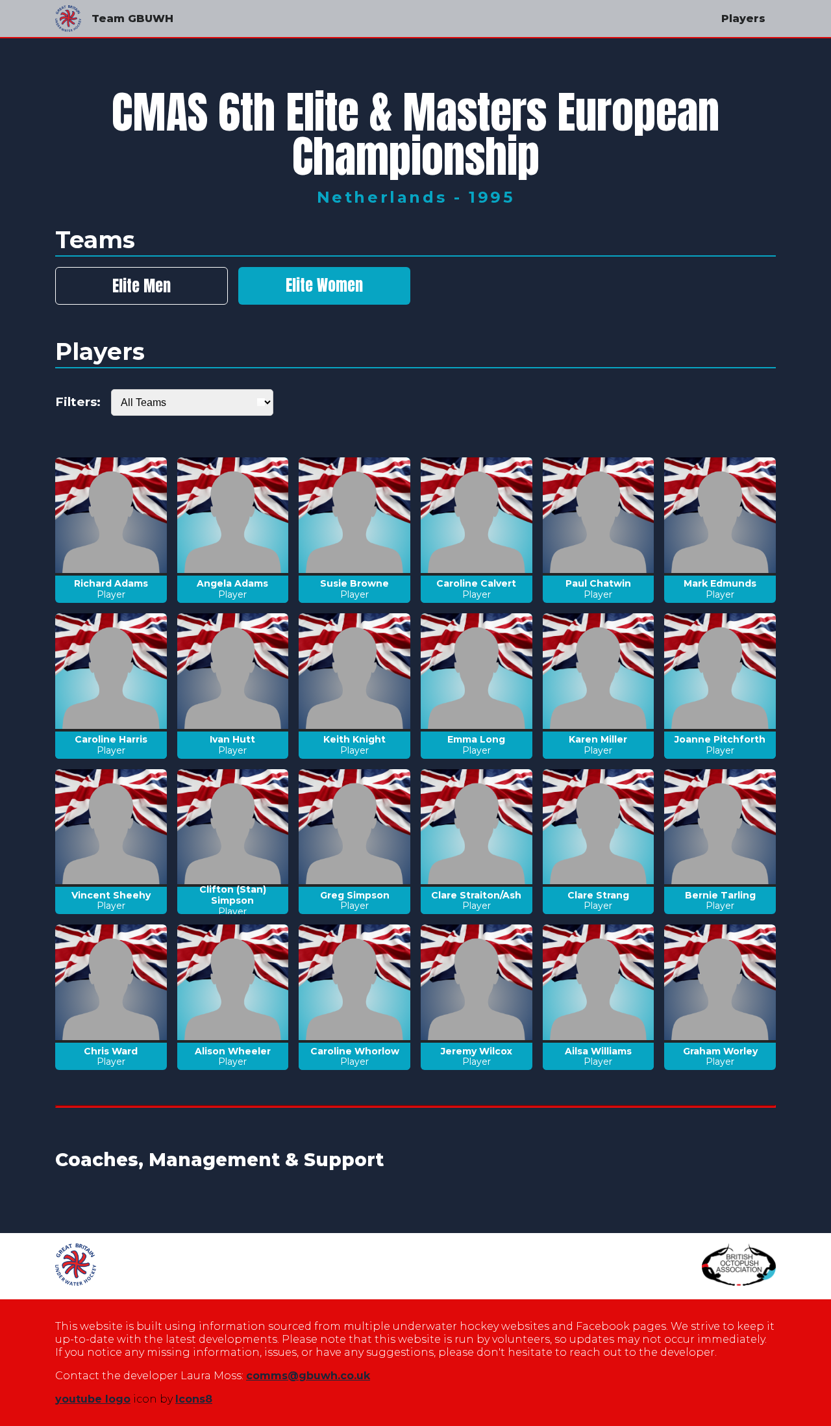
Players (743, 18)
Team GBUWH (132, 18)
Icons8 (193, 1399)
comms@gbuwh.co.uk (308, 1375)
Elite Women (324, 285)
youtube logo (92, 1399)
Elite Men (141, 286)
